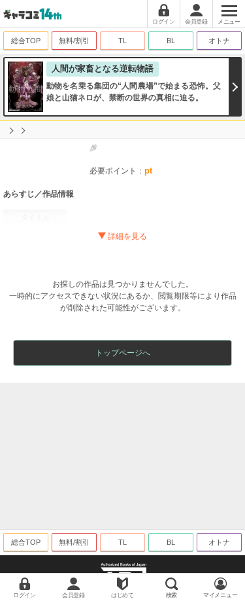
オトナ (219, 41)
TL (122, 41)
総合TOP (26, 41)
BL (171, 41)
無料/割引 (74, 41)
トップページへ (122, 353)
